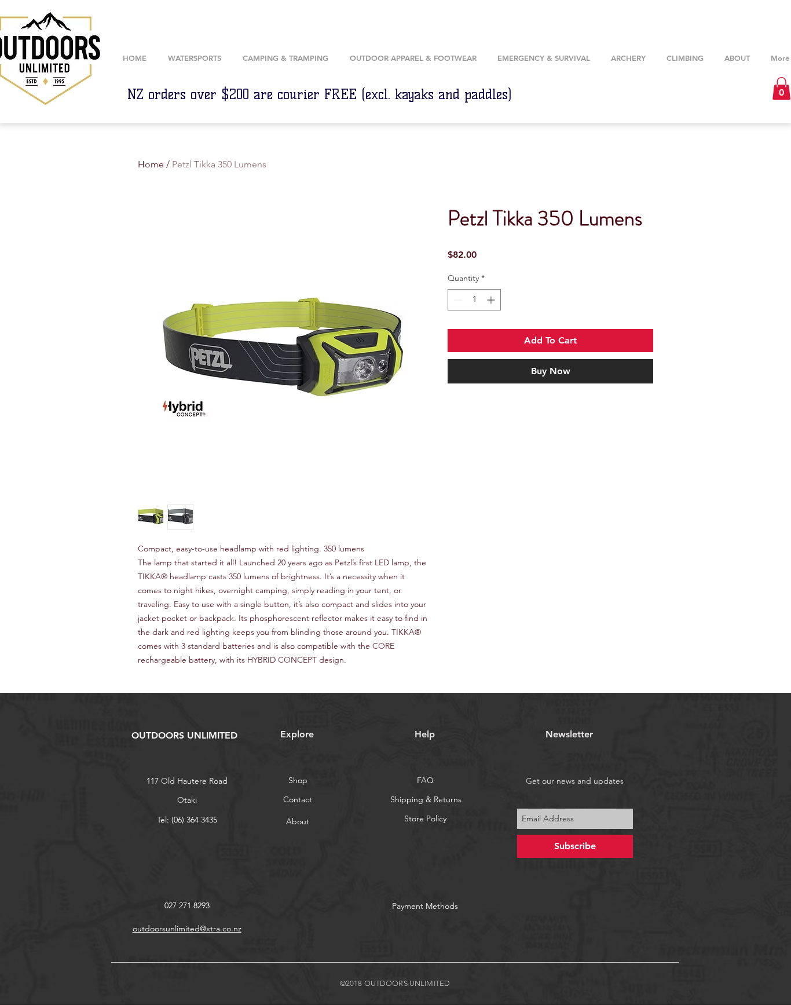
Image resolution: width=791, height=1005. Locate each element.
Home (151, 164)
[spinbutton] (474, 300)
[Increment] (492, 300)
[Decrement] (456, 300)
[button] (628, 58)
